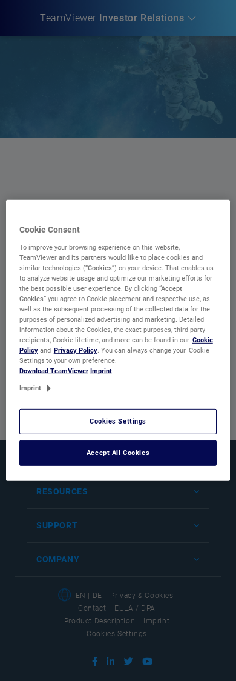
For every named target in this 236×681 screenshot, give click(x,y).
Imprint (101, 371)
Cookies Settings (118, 421)
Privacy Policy (75, 350)
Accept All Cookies (118, 452)
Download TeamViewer (53, 371)
